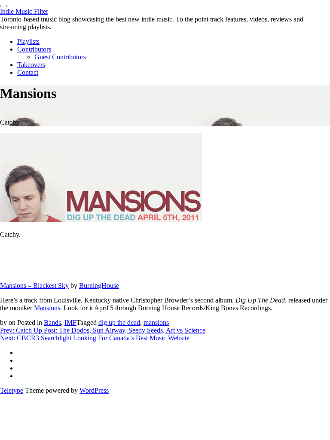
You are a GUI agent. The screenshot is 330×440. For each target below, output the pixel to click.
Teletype (11, 390)
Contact (27, 72)
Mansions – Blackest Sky (34, 285)
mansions (156, 322)
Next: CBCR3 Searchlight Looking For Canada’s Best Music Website (94, 338)
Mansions (47, 308)
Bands (52, 322)
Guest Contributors (60, 57)
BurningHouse (99, 285)
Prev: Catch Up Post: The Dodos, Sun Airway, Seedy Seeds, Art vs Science (102, 330)
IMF (70, 322)
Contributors (34, 49)
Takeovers (31, 64)
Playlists (28, 41)
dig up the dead (119, 322)
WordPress (94, 390)
